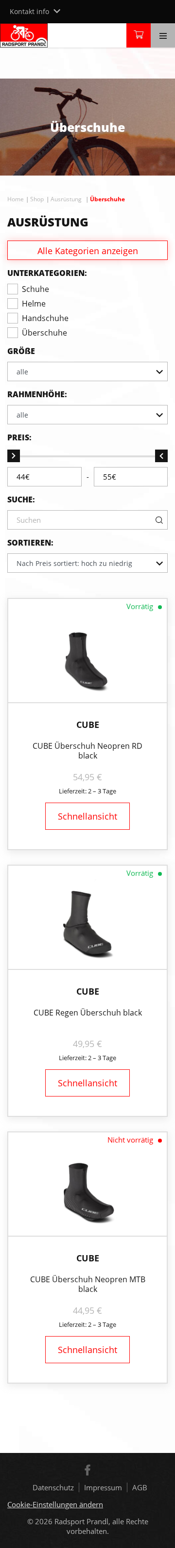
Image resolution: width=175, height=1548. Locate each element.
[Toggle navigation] (163, 35)
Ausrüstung (66, 199)
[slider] (13, 456)
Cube (87, 725)
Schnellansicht (87, 816)
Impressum (103, 1487)
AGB (139, 1487)
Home (15, 199)
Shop (37, 199)
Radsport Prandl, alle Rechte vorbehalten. (101, 1526)
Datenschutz (53, 1487)
